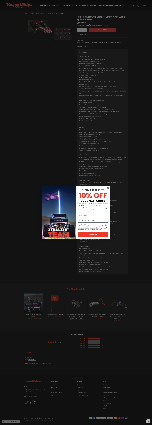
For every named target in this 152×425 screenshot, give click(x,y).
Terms (100, 229)
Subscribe (93, 234)
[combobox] (81, 220)
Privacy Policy (95, 229)
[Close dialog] (108, 188)
